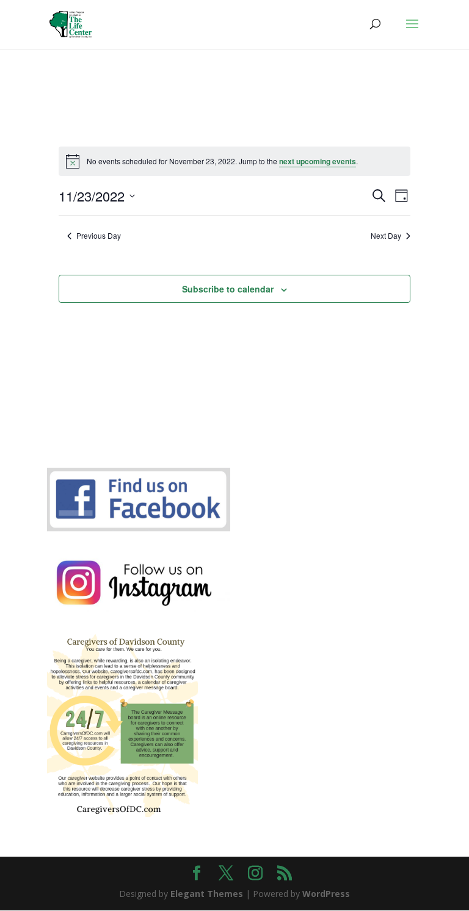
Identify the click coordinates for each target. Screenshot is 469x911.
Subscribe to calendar (228, 289)
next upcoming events (317, 161)
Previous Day (98, 236)
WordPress (326, 893)
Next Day (386, 236)
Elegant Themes (206, 893)
